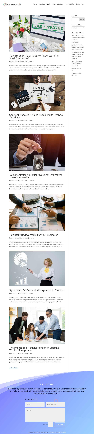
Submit (60, 424)
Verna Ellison (15, 61)
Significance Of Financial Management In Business (36, 290)
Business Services (58, 4)
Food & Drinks (69, 4)
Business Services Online (58, 432)
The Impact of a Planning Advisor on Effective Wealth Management (34, 349)
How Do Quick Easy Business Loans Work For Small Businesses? (34, 57)
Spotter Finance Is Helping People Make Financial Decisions (36, 116)
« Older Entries (13, 368)
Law (83, 4)
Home (35, 4)
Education (42, 4)
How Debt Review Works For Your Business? (33, 234)
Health (78, 4)
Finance (31, 61)
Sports (48, 4)
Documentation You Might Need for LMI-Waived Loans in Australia (35, 176)
